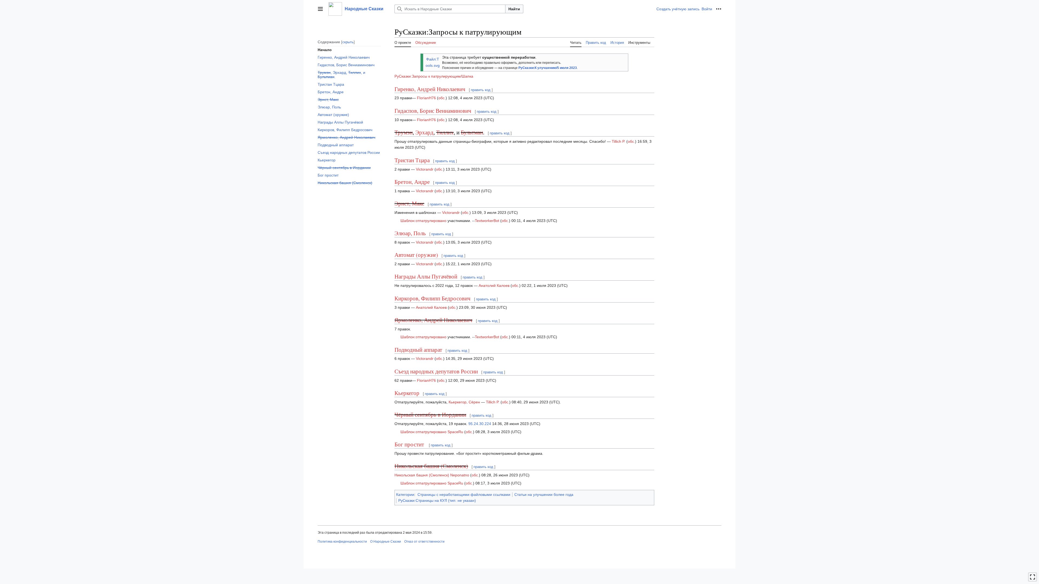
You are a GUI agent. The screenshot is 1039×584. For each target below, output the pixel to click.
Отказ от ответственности (424, 541)
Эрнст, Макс (409, 203)
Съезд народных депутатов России (436, 371)
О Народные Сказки (385, 541)
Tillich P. (618, 141)
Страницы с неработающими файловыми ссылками (463, 494)
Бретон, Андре (412, 181)
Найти (514, 9)
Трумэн (403, 132)
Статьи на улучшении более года (543, 494)
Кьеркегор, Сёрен (464, 402)
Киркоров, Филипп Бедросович (432, 298)
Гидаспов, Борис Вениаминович (432, 110)
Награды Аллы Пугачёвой (425, 276)
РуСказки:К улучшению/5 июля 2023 (547, 68)
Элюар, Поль (410, 233)
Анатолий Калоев (494, 285)
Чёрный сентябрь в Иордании (430, 414)
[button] (320, 9)
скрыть (348, 42)
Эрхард (424, 132)
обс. (442, 98)
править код (481, 90)
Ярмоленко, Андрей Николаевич (433, 320)
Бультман (472, 132)
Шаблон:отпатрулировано (423, 220)
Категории (405, 494)
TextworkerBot (487, 220)
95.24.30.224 (479, 424)
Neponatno (459, 475)
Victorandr (424, 169)
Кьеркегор (406, 393)
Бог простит (409, 444)
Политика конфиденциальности (342, 541)
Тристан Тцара (412, 160)
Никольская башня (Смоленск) (431, 466)
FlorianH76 (426, 98)
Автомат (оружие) (416, 254)
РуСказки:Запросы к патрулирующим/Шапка (433, 76)
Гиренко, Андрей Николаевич (429, 89)
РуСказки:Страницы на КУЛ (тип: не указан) (437, 500)
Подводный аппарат (418, 349)
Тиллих (445, 132)
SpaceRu (455, 432)
